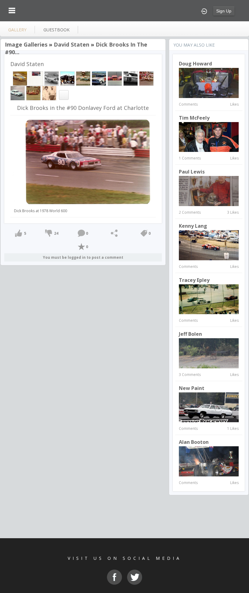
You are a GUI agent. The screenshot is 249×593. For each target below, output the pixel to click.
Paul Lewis (192, 171)
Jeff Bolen (190, 334)
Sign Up (223, 11)
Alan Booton (194, 442)
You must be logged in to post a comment (83, 257)
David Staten (71, 44)
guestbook (56, 30)
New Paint (191, 388)
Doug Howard (195, 63)
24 (56, 233)
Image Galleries (26, 44)
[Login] (204, 10)
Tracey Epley (194, 280)
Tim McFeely (194, 117)
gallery (17, 30)
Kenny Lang (193, 226)
